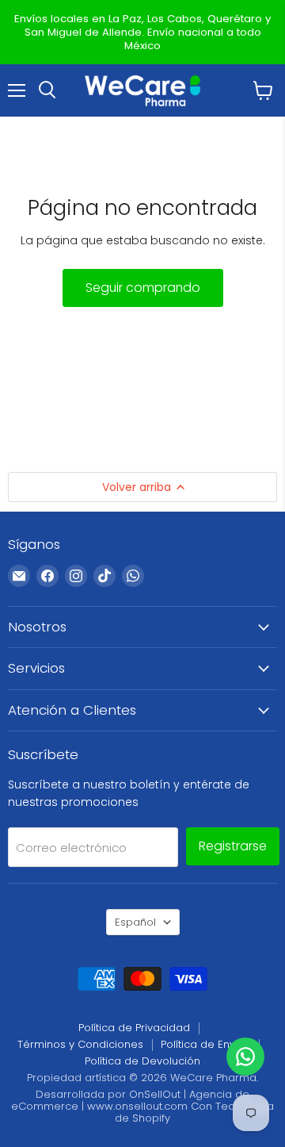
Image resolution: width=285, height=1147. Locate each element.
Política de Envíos (205, 1044)
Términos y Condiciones (80, 1044)
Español (135, 922)
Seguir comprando (143, 287)
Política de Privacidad (134, 1027)
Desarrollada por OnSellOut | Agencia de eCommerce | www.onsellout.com (130, 1100)
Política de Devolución (142, 1060)
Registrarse (233, 846)
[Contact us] (245, 1057)
